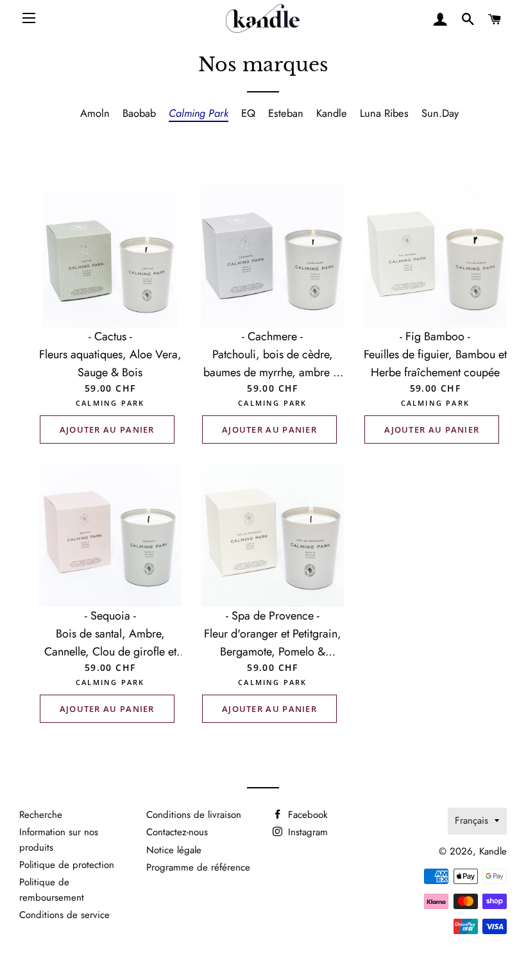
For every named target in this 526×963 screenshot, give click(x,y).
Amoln (95, 113)
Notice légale (173, 850)
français (471, 820)
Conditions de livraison (193, 815)
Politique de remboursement (51, 889)
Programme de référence (198, 867)
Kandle (331, 113)
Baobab (139, 113)
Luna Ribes (384, 113)
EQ (248, 113)
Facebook (306, 815)
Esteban (285, 113)
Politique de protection (66, 865)
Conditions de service (64, 915)
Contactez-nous (177, 832)
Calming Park (198, 113)
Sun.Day (440, 113)
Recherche (40, 815)
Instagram (306, 832)
